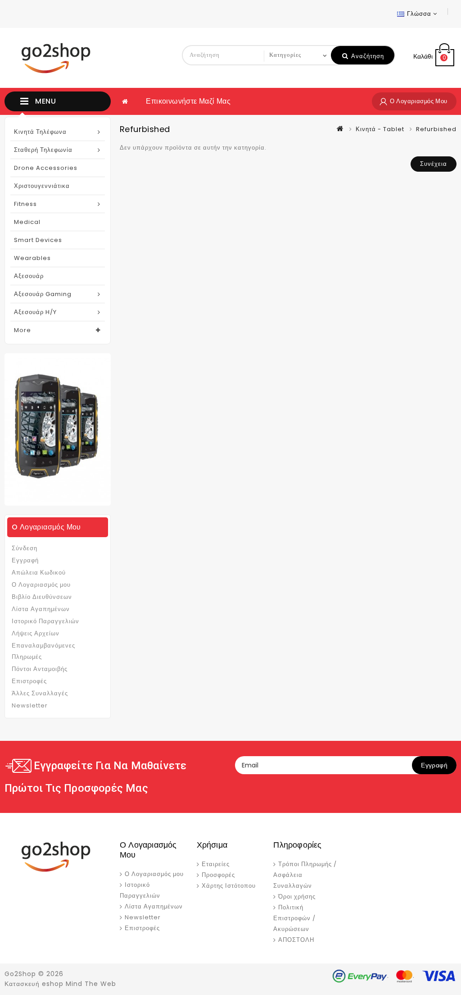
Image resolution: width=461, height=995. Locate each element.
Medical (27, 222)
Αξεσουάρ (29, 276)
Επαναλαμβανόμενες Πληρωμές (43, 651)
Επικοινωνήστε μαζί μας (188, 101)
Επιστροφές (29, 681)
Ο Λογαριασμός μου (41, 584)
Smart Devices (38, 240)
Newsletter (30, 705)
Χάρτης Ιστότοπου (229, 885)
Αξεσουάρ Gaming (43, 294)
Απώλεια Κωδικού (39, 572)
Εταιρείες (216, 864)
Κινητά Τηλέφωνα (40, 132)
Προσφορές (218, 875)
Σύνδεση (24, 548)
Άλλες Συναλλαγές (40, 693)
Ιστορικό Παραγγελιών (45, 621)
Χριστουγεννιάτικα (42, 186)
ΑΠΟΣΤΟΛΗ (296, 940)
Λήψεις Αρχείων (35, 633)
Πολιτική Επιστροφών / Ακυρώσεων (294, 918)
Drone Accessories (45, 168)
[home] (125, 101)
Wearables (32, 258)
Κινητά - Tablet (380, 129)
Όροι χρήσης (297, 896)
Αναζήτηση (366, 56)
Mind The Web (91, 983)
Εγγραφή (25, 560)
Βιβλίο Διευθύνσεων (42, 597)
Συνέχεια (433, 164)
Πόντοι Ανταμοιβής (40, 669)
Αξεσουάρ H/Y (35, 312)
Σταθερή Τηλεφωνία (43, 150)
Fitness (25, 204)
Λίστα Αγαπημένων (41, 609)
